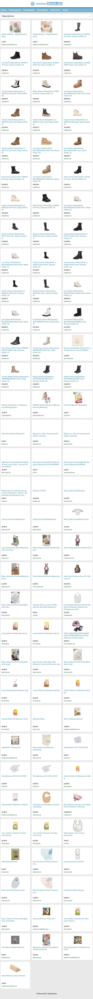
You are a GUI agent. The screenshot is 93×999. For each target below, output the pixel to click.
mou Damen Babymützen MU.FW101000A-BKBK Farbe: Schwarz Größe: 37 (75, 322)
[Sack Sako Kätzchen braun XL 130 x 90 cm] (77, 569)
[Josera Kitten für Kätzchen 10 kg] (15, 626)
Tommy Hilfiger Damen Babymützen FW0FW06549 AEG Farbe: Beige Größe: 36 (15, 379)
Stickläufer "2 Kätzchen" (11, 747)
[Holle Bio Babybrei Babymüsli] (77, 397)
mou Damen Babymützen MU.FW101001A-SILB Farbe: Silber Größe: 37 (15, 264)
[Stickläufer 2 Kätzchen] (15, 740)
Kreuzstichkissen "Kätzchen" (44, 919)
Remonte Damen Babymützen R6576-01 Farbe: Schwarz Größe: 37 (45, 236)
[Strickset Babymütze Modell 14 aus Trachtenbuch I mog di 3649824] (77, 340)
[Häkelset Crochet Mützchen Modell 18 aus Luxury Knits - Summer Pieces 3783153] (15, 455)
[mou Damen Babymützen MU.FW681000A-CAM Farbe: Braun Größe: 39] (46, 141)
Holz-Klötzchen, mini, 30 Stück (13, 976)
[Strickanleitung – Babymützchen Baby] (15, 27)
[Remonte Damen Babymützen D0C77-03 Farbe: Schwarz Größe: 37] (15, 226)
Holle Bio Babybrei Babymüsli (75, 405)
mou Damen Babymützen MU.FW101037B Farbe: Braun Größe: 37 (75, 150)
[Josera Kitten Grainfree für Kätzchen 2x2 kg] (15, 826)
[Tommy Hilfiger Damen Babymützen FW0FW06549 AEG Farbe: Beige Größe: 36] (15, 369)
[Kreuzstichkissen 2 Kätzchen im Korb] (77, 940)
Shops (65, 10)
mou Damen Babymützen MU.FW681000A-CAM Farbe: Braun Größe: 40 (77, 93)
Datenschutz (41, 994)
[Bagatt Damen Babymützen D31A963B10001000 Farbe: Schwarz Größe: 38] (46, 369)
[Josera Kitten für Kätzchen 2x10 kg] (46, 683)
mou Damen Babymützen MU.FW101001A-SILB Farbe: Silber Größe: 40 (77, 207)
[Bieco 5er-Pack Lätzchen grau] (15, 883)
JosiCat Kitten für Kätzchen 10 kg (15, 719)
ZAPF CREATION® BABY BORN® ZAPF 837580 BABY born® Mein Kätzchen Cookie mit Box (76, 635)
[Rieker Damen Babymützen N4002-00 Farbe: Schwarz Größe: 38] (46, 198)
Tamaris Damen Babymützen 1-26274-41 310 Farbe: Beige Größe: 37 (15, 122)
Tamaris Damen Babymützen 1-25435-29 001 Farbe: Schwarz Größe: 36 (76, 264)
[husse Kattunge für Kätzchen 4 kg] (15, 683)
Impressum (52, 994)
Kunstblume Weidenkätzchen (13, 947)
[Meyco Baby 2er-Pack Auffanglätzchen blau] (15, 597)
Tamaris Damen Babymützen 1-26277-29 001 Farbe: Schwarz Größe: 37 (76, 236)
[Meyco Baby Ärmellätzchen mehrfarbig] (46, 740)
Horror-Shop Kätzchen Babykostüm (77, 548)
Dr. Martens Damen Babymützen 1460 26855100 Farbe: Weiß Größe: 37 (46, 322)
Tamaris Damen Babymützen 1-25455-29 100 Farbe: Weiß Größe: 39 (14, 93)
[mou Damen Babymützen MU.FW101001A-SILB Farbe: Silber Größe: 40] (77, 198)
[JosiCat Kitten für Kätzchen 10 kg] (15, 711)
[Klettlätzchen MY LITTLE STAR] (77, 740)
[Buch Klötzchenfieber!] (77, 711)
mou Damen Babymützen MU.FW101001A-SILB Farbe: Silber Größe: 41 (77, 293)
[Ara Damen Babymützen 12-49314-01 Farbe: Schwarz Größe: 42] (15, 55)
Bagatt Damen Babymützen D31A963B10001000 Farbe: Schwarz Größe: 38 (43, 379)
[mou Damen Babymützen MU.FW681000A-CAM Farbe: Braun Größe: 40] (77, 84)
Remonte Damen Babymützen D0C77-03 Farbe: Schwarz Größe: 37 (14, 236)
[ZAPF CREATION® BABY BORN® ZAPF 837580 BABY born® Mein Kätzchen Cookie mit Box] (77, 626)
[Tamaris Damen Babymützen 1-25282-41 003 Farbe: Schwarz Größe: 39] (15, 283)
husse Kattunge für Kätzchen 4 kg (15, 690)
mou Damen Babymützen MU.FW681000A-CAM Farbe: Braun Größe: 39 (46, 150)
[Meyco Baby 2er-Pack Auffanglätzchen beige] (15, 654)
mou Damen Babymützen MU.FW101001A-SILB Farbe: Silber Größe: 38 (15, 322)
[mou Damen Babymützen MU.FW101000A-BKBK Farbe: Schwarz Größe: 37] (77, 312)
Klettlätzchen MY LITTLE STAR (76, 747)
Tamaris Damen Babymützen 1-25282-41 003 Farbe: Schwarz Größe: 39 (13, 293)
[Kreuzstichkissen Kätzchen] (46, 911)
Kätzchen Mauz (39, 719)
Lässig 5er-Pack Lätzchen (74, 861)
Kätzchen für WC (39, 491)
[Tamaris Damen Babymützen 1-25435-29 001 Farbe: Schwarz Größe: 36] (77, 255)
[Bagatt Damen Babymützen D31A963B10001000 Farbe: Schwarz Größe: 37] (77, 369)
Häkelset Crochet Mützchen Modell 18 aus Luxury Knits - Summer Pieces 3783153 (15, 464)
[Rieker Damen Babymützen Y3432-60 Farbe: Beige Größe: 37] (46, 84)
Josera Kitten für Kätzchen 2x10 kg (46, 690)
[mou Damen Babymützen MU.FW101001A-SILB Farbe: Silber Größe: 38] (15, 312)
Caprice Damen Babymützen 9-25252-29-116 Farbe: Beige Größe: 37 (77, 122)
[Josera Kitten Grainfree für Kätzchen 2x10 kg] (77, 911)
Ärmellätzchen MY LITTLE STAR (14, 776)
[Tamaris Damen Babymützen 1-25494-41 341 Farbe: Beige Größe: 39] (46, 112)
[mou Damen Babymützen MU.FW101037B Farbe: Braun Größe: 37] (77, 141)
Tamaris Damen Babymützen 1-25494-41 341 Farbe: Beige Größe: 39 (46, 122)
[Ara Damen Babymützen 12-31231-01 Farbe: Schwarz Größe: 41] (77, 27)
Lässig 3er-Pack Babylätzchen (13, 519)
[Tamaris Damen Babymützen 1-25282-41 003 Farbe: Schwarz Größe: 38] (46, 255)
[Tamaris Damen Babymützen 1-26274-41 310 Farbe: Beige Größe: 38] (15, 141)
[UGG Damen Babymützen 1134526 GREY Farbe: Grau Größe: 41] (77, 55)
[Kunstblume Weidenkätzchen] (15, 940)
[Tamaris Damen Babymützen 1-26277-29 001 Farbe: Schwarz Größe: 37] (77, 226)
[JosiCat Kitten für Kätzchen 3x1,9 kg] (77, 683)
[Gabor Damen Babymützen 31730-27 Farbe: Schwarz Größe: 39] (77, 169)
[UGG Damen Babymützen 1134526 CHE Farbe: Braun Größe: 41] (46, 55)
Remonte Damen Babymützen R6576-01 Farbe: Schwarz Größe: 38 (45, 293)
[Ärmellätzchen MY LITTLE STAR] (15, 769)
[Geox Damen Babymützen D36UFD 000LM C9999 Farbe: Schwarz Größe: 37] (15, 341)
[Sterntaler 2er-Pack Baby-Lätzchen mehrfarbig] (46, 797)
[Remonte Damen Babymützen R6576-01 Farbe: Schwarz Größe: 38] (46, 283)
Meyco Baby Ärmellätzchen (74, 491)
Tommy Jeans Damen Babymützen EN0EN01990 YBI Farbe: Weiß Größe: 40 (46, 350)
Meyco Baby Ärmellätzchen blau (76, 519)
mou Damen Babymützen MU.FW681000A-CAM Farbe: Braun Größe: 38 (46, 179)
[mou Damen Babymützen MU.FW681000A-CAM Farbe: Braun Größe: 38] (46, 169)
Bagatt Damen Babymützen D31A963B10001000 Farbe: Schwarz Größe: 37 (74, 379)
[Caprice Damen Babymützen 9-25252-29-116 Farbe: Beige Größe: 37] (77, 112)
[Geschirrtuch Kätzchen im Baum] (15, 797)
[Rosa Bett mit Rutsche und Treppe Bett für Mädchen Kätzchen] (77, 797)
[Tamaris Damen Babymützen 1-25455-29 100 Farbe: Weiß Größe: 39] (15, 84)
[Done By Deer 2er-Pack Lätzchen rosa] (46, 883)
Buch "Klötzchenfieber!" (73, 719)
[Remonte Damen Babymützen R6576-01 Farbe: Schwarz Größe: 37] (46, 226)
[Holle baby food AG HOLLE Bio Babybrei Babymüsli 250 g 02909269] (46, 455)
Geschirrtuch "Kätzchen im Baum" (15, 804)
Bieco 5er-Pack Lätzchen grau (13, 890)
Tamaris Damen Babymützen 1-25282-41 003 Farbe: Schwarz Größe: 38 (45, 264)
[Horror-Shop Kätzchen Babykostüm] (77, 540)
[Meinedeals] (46, 7)
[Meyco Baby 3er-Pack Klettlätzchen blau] (46, 540)
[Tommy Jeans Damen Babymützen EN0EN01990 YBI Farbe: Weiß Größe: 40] (46, 341)
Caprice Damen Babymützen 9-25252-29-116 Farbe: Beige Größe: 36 (15, 207)
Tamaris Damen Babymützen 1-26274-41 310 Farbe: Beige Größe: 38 (15, 150)
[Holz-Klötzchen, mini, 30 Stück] (15, 968)
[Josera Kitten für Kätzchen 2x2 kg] (46, 626)
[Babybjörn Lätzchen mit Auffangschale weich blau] (46, 940)
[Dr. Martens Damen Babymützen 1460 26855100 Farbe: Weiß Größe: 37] (46, 312)
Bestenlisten (42, 10)
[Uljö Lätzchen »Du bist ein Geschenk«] (77, 825)
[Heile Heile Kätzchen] (15, 854)
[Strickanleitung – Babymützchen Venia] (46, 27)
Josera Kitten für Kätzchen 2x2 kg (46, 633)
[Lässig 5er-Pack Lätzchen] (77, 854)
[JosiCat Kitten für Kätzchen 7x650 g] (77, 769)
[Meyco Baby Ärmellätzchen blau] (77, 512)
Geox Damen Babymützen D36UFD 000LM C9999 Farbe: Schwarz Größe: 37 (15, 350)
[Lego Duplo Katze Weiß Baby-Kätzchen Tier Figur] (15, 540)
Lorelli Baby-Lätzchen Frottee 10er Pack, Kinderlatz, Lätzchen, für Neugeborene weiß (77, 607)
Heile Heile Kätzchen (9, 861)
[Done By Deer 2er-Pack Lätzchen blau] (46, 854)
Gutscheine (55, 10)
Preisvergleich (15, 10)
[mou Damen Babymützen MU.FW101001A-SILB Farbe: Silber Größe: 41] (77, 283)
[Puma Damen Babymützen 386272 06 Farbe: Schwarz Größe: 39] (15, 169)
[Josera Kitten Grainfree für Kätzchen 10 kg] (46, 826)
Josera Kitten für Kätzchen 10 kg (14, 633)
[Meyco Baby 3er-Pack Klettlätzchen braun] (15, 569)
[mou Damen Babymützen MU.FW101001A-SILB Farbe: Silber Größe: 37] (15, 255)
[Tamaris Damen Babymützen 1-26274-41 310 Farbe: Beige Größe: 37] (15, 112)
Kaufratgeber (29, 10)
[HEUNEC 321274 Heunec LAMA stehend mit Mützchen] (46, 397)
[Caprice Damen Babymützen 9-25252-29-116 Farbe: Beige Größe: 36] (15, 198)
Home (3, 10)
